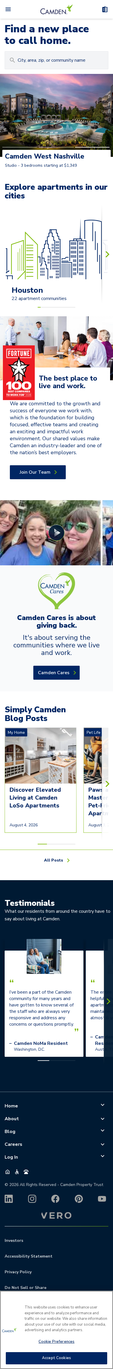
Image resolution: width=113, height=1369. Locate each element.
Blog (10, 1131)
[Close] (106, 1298)
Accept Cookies (56, 1358)
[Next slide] (107, 254)
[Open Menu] (8, 9)
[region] (56, 1330)
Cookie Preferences (56, 1341)
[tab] (19, 147)
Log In (11, 1157)
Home (11, 1106)
